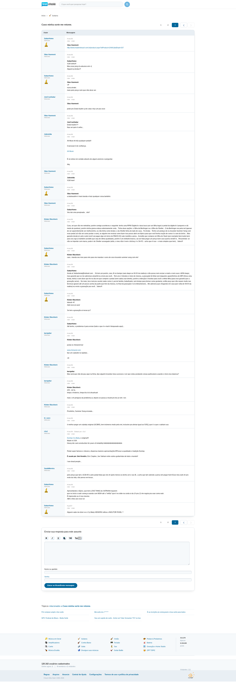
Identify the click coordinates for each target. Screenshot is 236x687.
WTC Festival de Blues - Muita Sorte (55, 618)
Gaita (83, 647)
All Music (70, 151)
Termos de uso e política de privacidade (121, 674)
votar (73, 41)
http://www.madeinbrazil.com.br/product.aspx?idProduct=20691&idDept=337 (95, 48)
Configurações (95, 674)
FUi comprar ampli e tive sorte (53, 612)
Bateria (149, 643)
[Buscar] (127, 4)
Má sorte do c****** (101, 612)
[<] (183, 25)
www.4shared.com (74, 350)
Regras (47, 674)
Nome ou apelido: (51, 569)
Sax (115, 647)
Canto (50, 647)
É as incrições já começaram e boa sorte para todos (166, 612)
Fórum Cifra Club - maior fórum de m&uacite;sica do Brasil (49, 4)
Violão (116, 639)
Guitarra (55, 16)
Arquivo (56, 674)
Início (43, 16)
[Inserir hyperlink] (64, 538)
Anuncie (65, 674)
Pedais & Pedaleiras (154, 639)
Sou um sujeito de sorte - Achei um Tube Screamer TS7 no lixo (117, 618)
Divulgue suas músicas (89, 650)
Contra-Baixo (86, 643)
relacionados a (70, 606)
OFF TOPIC (151, 650)
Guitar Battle (118, 650)
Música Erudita (54, 650)
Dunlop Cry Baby (73, 438)
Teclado (117, 643)
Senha (46, 577)
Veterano (47, 56)
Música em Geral (54, 639)
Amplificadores (54, 643)
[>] (191, 25)
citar (68, 41)
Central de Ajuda (79, 674)
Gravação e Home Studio (156, 647)
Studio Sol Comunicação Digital (191, 675)
